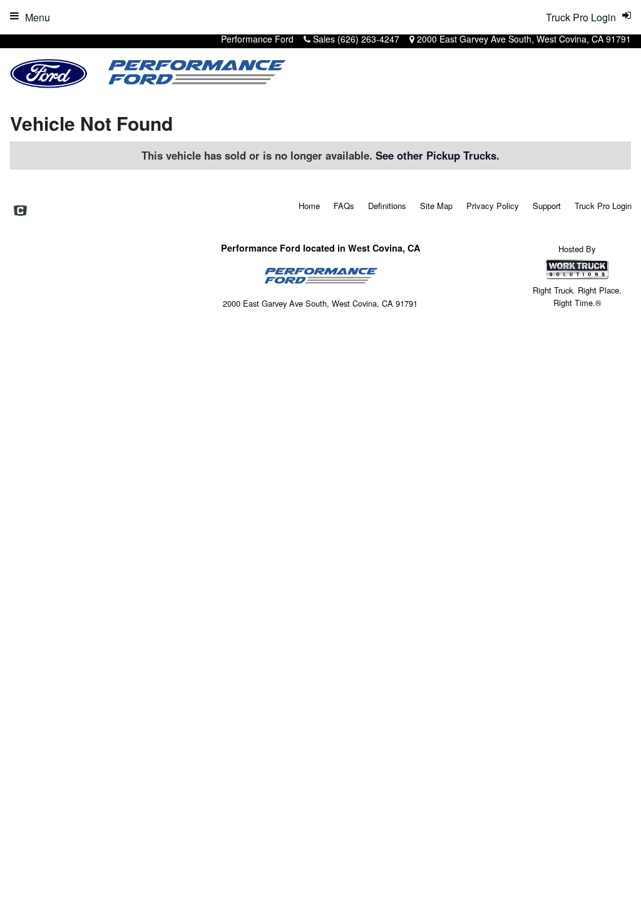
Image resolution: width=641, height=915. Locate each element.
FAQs (344, 206)
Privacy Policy (492, 206)
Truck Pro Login (603, 206)
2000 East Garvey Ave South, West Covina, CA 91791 (524, 39)
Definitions (387, 206)
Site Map (436, 206)
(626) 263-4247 (368, 39)
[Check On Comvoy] (20, 211)
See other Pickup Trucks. (438, 155)
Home (309, 206)
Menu (37, 17)
